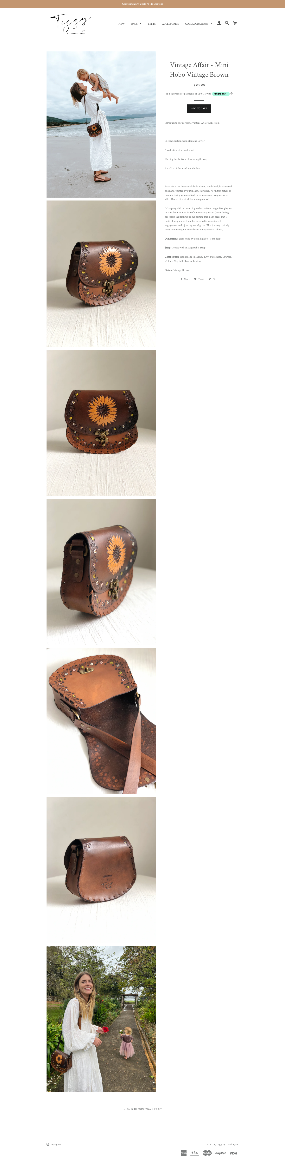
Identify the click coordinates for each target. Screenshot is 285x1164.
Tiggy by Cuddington (227, 1144)
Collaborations (197, 24)
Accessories (170, 24)
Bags (134, 24)
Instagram (55, 1144)
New (121, 24)
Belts (152, 24)
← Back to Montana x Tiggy (142, 1109)
